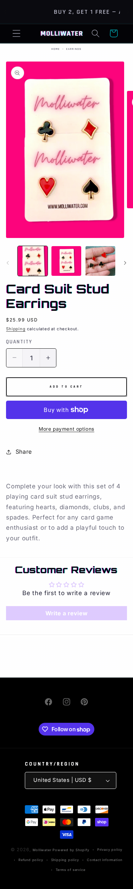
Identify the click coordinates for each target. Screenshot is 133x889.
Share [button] (24, 451)
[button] (16, 33)
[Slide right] (125, 263)
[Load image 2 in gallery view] (66, 261)
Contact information (104, 860)
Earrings (74, 49)
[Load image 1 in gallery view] (33, 261)
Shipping (15, 328)
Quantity (19, 341)
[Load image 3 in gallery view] (100, 261)
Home (55, 49)
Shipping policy (65, 860)
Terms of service (70, 870)
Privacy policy (109, 850)
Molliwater (42, 850)
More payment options (66, 429)
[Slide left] (8, 263)
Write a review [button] (66, 613)
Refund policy (30, 860)
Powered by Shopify (70, 850)
